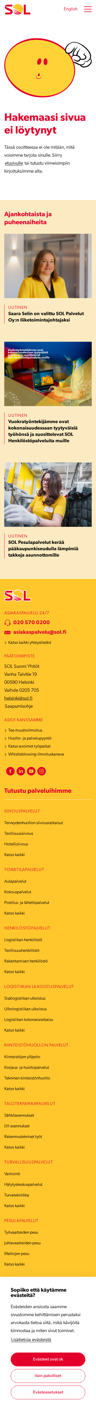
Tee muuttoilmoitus (25, 730)
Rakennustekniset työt (23, 1137)
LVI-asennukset (17, 1126)
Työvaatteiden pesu (21, 1232)
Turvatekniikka (16, 1195)
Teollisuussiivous (18, 834)
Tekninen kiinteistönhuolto (27, 1078)
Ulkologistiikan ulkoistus (25, 1009)
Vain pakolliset (48, 1376)
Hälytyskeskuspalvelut (23, 1185)
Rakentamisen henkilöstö (26, 961)
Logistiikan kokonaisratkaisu (28, 1020)
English (71, 9)
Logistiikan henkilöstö (23, 940)
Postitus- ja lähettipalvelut (26, 903)
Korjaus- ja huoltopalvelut (26, 1068)
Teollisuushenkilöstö (21, 951)
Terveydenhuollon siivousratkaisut (33, 823)
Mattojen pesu (16, 1254)
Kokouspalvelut (17, 892)
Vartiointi (12, 1174)
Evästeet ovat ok (48, 1359)
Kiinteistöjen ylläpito (22, 1057)
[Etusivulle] (17, 9)
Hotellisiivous (16, 844)
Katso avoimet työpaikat (29, 746)
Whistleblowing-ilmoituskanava (36, 754)
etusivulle (14, 163)
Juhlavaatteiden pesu (22, 1243)
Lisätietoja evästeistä (31, 1340)
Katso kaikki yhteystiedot (29, 643)
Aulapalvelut (15, 881)
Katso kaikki (14, 855)
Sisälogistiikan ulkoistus (24, 998)
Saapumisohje (19, 706)
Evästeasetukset (48, 1392)
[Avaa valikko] (88, 9)
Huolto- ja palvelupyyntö (29, 738)
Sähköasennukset (19, 1115)
